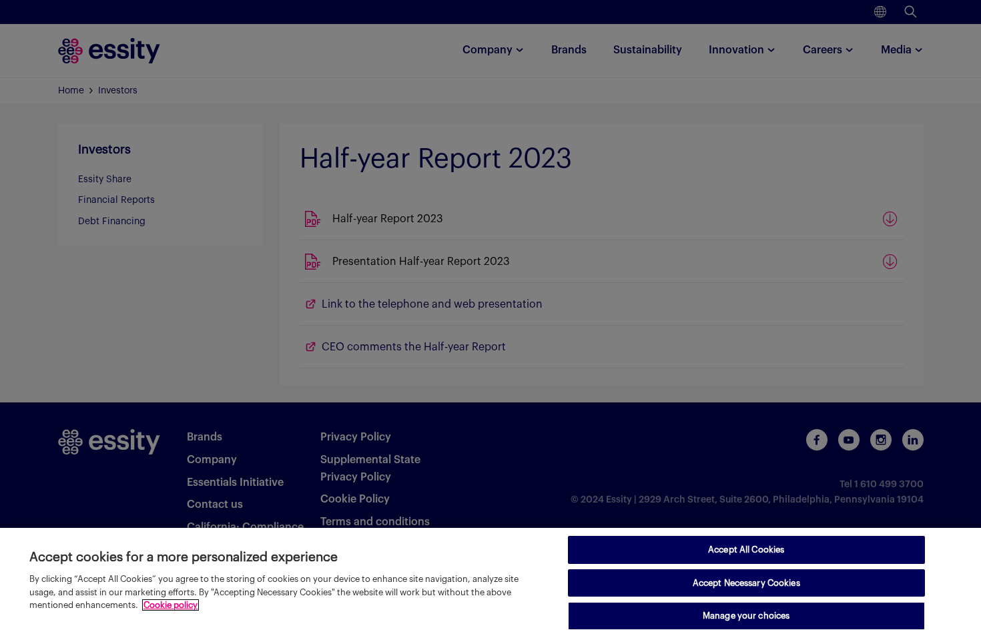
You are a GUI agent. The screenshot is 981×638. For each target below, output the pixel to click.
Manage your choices (746, 615)
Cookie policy (170, 605)
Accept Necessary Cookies (746, 583)
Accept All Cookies (746, 549)
